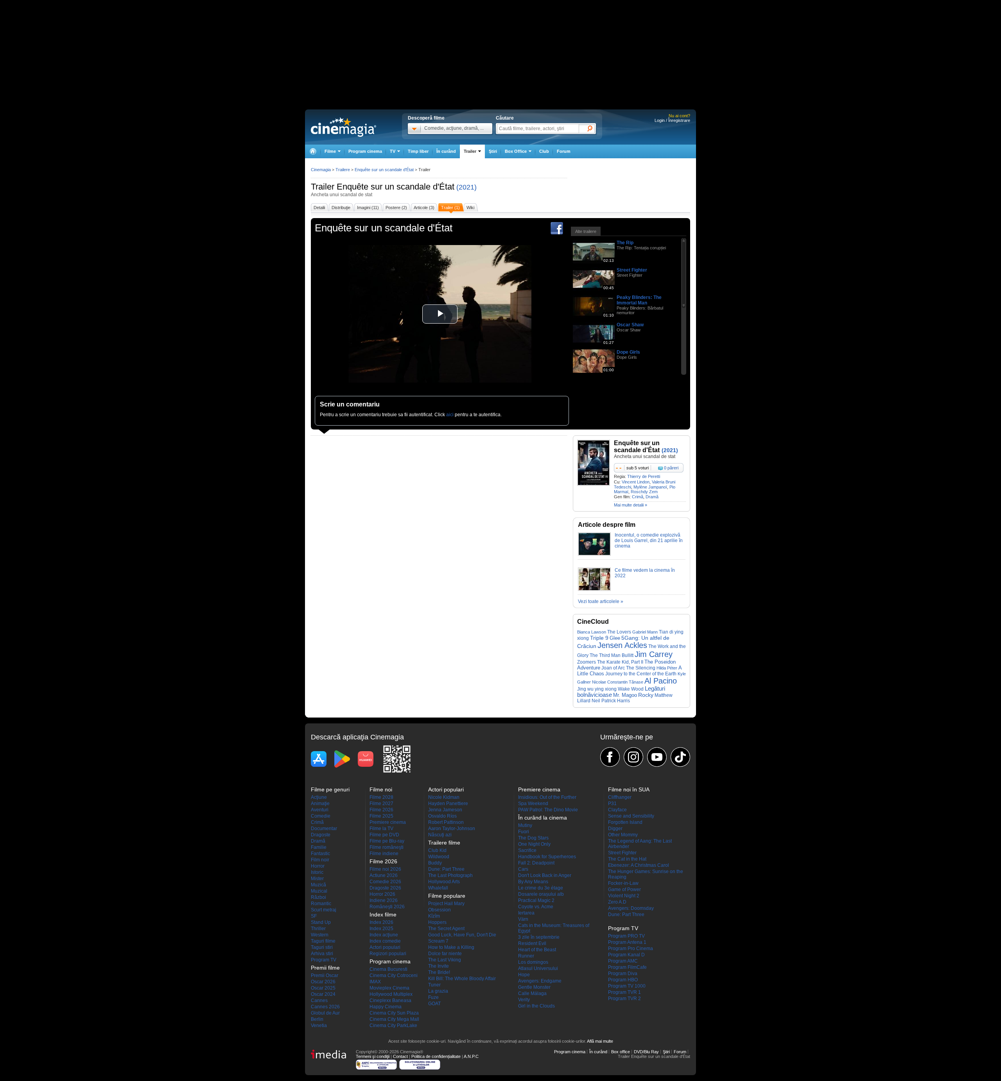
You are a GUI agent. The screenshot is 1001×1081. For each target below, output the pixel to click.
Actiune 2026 (384, 875)
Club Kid (437, 850)
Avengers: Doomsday (631, 908)
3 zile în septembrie (539, 937)
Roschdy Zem (644, 491)
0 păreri (671, 467)
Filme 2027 (381, 803)
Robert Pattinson (446, 822)
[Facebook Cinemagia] (610, 757)
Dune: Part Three (446, 869)
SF (314, 916)
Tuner (434, 985)
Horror (318, 866)
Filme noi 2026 (385, 869)
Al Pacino (660, 681)
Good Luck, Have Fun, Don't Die (462, 935)
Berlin (317, 1019)
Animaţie (320, 803)
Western (319, 935)
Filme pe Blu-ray (387, 841)
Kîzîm (434, 916)
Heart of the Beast (537, 949)
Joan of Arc (613, 667)
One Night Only (534, 844)
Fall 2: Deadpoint (536, 863)
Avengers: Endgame (539, 981)
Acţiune (319, 797)
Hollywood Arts (444, 881)
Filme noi (381, 789)
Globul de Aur (325, 1013)
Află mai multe (600, 1041)
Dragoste (320, 835)
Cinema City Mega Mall (394, 1019)
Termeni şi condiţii (372, 1056)
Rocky (645, 695)
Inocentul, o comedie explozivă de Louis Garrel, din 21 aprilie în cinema (649, 540)
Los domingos (533, 962)
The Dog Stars (533, 838)
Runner (526, 956)
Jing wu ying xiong (597, 688)
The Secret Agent (446, 928)
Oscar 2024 (323, 994)
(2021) (466, 187)
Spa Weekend (533, 803)
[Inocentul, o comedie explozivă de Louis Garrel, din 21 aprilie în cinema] (594, 554)
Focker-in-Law (623, 883)
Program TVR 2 (624, 998)
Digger (615, 828)
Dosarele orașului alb (541, 894)
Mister (317, 878)
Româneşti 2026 (387, 906)
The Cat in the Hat (627, 859)
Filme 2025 (381, 816)
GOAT (434, 1003)
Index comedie (385, 941)
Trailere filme (444, 842)
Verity (524, 999)
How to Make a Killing (451, 947)
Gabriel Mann (645, 632)
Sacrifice (527, 850)
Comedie (320, 816)
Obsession (439, 910)
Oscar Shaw (630, 325)
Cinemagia (321, 169)
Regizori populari (388, 953)
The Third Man (605, 655)
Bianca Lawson (591, 632)
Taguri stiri (322, 947)
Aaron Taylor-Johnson (451, 828)
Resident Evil (532, 943)
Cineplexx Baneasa (390, 1000)
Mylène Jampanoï (650, 487)
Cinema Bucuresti (388, 969)
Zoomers (586, 662)
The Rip (625, 242)
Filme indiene (384, 853)
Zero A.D (617, 902)
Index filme (383, 914)
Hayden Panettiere (448, 803)
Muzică (318, 885)
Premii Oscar (324, 975)
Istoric (317, 872)
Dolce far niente (445, 953)
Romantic (321, 903)
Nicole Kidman (443, 797)
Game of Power (624, 889)
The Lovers (619, 631)
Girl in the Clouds (536, 1006)
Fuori (523, 831)
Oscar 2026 (323, 981)
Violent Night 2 (623, 895)
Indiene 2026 (384, 900)
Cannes (319, 1000)
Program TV (323, 960)
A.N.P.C (471, 1056)
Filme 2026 (381, 810)
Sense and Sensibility (631, 816)
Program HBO (623, 980)
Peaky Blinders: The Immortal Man (639, 300)
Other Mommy (623, 835)
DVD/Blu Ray (646, 1051)
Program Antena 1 (627, 942)
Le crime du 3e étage (540, 888)
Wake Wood (631, 688)
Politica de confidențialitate (436, 1056)
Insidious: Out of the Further (547, 797)
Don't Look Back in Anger (544, 875)
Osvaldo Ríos (442, 816)
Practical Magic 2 (536, 900)
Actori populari (385, 947)
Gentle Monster (534, 987)
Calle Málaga (532, 993)
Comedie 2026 (385, 881)
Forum (563, 151)
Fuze (433, 997)
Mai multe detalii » (630, 505)
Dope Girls (628, 352)
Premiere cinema (388, 822)
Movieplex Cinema (389, 988)
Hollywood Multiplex (391, 994)
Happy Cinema (386, 1006)
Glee (615, 638)
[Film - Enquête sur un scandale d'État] (593, 484)
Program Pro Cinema (630, 948)
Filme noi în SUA (628, 789)
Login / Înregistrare (672, 120)
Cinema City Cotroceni (394, 975)
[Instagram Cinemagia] (633, 757)
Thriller (318, 928)
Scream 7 (438, 941)
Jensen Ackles (622, 645)
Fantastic (320, 853)
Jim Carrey (654, 654)
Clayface (617, 810)
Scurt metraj (323, 910)
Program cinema (365, 151)
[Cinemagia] (313, 151)
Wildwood (438, 856)
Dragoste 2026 (385, 888)
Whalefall (438, 888)
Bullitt (627, 655)
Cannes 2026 (325, 1006)
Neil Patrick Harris (611, 700)
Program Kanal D (626, 955)
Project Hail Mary (446, 903)
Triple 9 (599, 638)
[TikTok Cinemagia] (680, 757)
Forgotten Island (625, 822)
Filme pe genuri (330, 789)
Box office (620, 1051)
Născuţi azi (440, 835)
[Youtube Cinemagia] (657, 757)
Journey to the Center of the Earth (640, 673)
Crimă (637, 496)
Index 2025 (381, 928)
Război (318, 897)
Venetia (319, 1025)
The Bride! (439, 972)
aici (450, 414)
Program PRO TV (626, 936)
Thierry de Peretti (643, 476)
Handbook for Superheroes (547, 856)
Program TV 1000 (627, 986)
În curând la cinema (542, 817)
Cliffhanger (619, 797)
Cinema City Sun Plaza (394, 1013)
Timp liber (418, 151)
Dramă (652, 496)
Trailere (342, 169)
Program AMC (623, 961)
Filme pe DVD (384, 835)
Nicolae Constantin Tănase (617, 682)
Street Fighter (632, 270)
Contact (400, 1056)
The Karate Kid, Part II (620, 662)
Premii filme (325, 968)
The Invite (438, 966)
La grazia (438, 991)
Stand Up (321, 922)
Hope (524, 974)
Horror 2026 (382, 894)
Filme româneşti (387, 847)
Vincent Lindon (635, 482)
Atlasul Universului (538, 968)
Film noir (320, 860)
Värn (523, 919)
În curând (446, 151)
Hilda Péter (667, 668)
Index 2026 (381, 922)
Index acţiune (384, 935)
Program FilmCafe (627, 967)
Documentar (324, 828)
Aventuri (319, 810)
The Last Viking (444, 960)
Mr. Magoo (625, 695)
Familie (318, 847)
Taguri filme (323, 941)
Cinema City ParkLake (393, 1025)
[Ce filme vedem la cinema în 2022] (594, 589)
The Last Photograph (450, 875)
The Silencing (640, 668)
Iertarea (526, 913)
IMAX (375, 981)
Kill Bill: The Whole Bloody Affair (462, 978)
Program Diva (622, 973)
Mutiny (525, 825)
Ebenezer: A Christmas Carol (638, 865)
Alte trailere (585, 231)
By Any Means (533, 881)
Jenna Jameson (445, 810)
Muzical (319, 891)
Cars (523, 869)
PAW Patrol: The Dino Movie (548, 810)
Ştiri (493, 151)
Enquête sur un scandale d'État (395, 187)
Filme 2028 (381, 797)
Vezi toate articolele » (600, 601)
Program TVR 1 (624, 992)
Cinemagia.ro (343, 127)
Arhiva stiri (322, 953)
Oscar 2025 (323, 988)
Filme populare (446, 896)
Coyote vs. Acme (535, 906)
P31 (612, 803)
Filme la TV (381, 828)
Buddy (435, 863)
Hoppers (437, 922)
